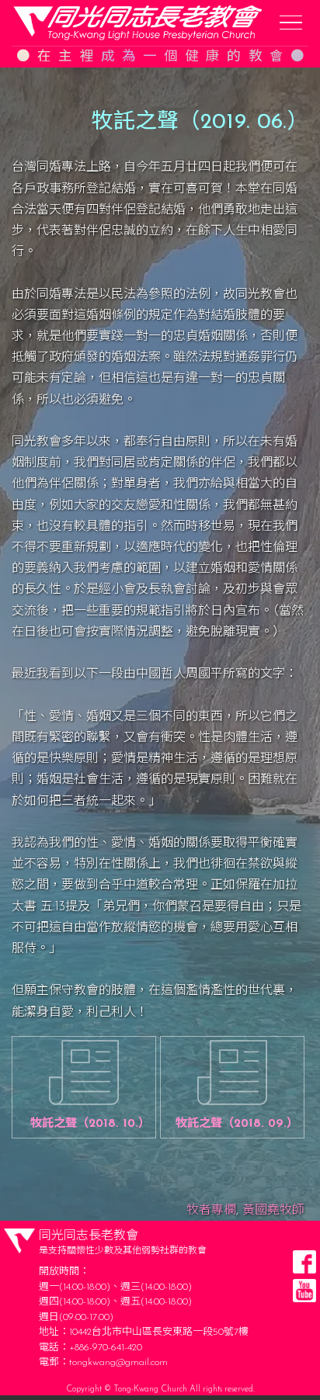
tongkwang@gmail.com (118, 1362)
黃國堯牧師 (273, 1210)
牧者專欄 (211, 1210)
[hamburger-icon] (290, 23)
